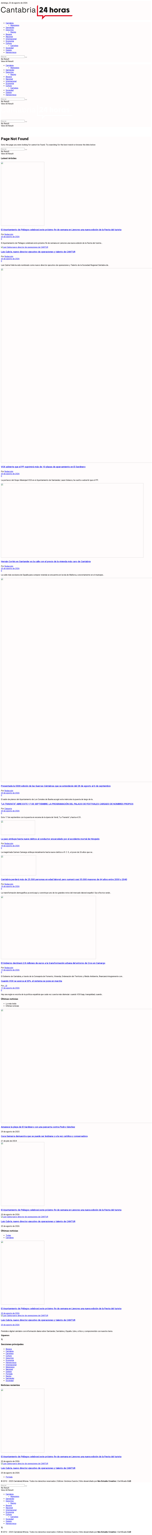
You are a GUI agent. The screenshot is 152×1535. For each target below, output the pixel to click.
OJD (129, 1481)
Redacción (8, 234)
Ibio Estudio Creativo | (107, 1481)
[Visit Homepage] (37, 19)
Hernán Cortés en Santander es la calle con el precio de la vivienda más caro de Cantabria (46, 561)
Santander (10, 27)
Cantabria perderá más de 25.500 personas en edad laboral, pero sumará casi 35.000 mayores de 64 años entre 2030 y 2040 (64, 879)
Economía (10, 41)
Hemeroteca (11, 52)
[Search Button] (26, 57)
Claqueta (8, 809)
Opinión (9, 50)
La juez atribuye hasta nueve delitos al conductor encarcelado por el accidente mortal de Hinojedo (50, 839)
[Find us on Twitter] (2, 1340)
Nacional (9, 36)
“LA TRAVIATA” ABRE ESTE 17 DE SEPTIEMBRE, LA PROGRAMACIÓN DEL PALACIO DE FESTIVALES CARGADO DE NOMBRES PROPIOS (67, 804)
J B (5, 986)
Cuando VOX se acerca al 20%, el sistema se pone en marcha (31, 981)
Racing (13, 32)
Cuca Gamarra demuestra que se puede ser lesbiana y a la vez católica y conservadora (44, 1136)
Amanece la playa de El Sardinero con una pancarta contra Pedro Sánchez (38, 1127)
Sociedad (10, 48)
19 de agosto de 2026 (10, 846)
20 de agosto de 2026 (10, 237)
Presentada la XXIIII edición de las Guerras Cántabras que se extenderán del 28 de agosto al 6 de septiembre (56, 786)
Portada (9, 1374)
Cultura (9, 43)
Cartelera (14, 46)
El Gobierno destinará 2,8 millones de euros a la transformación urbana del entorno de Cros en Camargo (53, 963)
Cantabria (10, 23)
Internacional (11, 39)
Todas (8, 1235)
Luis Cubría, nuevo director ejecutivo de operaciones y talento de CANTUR (38, 251)
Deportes (10, 30)
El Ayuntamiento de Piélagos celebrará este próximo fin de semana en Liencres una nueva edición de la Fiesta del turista (61, 229)
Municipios (14, 25)
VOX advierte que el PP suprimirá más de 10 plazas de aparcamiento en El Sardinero (43, 466)
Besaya (9, 34)
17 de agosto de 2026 (10, 970)
